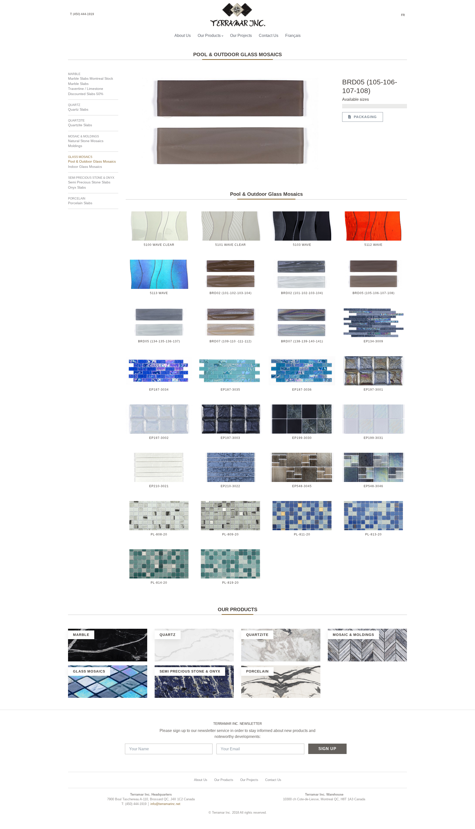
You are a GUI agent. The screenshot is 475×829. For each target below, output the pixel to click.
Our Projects (241, 35)
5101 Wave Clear (230, 245)
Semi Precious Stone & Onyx (91, 177)
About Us (182, 35)
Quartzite (76, 120)
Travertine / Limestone (85, 89)
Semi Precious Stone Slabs (89, 182)
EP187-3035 (230, 389)
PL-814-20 (159, 582)
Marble (74, 74)
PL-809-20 (230, 534)
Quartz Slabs (78, 109)
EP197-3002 (159, 438)
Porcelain (76, 198)
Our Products (209, 35)
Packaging (364, 117)
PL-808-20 (159, 534)
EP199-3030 (302, 438)
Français (293, 35)
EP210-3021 (159, 486)
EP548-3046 (373, 486)
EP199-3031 (373, 438)
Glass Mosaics (80, 157)
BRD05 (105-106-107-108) (374, 293)
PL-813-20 (373, 534)
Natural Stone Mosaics (85, 141)
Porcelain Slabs (80, 203)
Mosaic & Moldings (83, 136)
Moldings (75, 146)
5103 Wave (302, 245)
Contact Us (268, 35)
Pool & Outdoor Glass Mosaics (92, 161)
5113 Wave (159, 293)
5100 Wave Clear (159, 245)
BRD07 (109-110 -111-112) (231, 341)
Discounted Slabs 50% (85, 94)
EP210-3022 (230, 486)
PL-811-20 (302, 534)
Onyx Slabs (77, 187)
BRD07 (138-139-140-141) (302, 341)
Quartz (74, 105)
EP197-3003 (230, 438)
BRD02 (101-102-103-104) (231, 293)
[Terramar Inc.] (235, 15)
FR (403, 15)
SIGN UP (327, 749)
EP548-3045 (302, 486)
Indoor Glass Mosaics (85, 167)
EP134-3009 (373, 341)
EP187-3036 (302, 389)
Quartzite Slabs (80, 125)
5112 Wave (373, 245)
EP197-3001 (373, 389)
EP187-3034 (159, 389)
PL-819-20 (230, 582)
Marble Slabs (78, 84)
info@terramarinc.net (165, 804)
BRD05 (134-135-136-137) (159, 341)
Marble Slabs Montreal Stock (90, 78)
